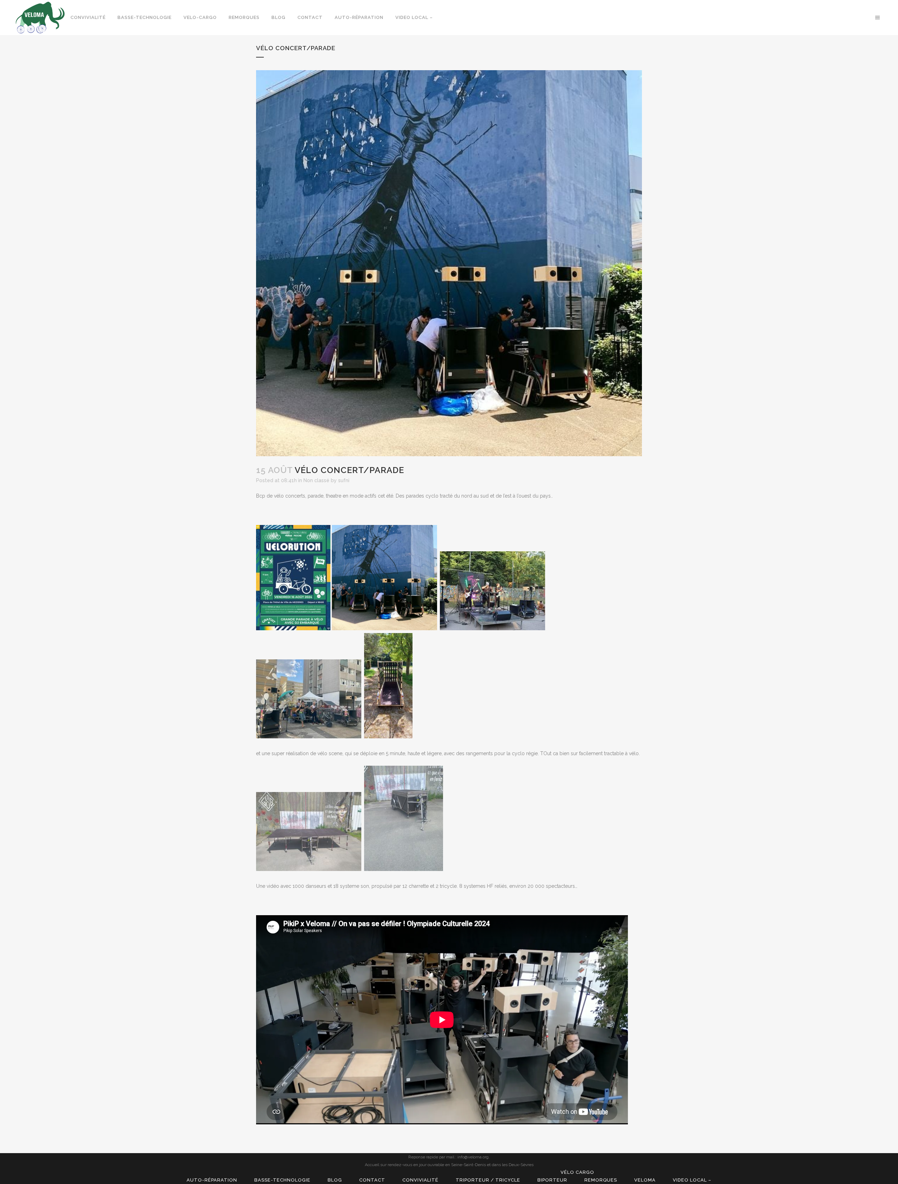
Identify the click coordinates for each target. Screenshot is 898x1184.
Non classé (316, 480)
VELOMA (645, 1180)
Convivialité (420, 1180)
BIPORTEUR (552, 1180)
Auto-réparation (212, 1180)
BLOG (335, 1180)
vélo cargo (577, 1172)
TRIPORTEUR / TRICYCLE (488, 1180)
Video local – (692, 1180)
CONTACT (372, 1180)
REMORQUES (600, 1180)
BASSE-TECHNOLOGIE (282, 1180)
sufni (343, 480)
